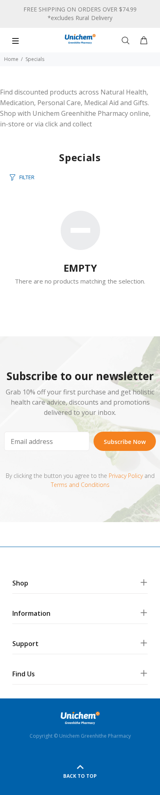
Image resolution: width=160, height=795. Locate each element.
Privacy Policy (126, 476)
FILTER (26, 177)
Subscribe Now (125, 442)
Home (11, 59)
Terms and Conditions (80, 485)
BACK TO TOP (80, 775)
